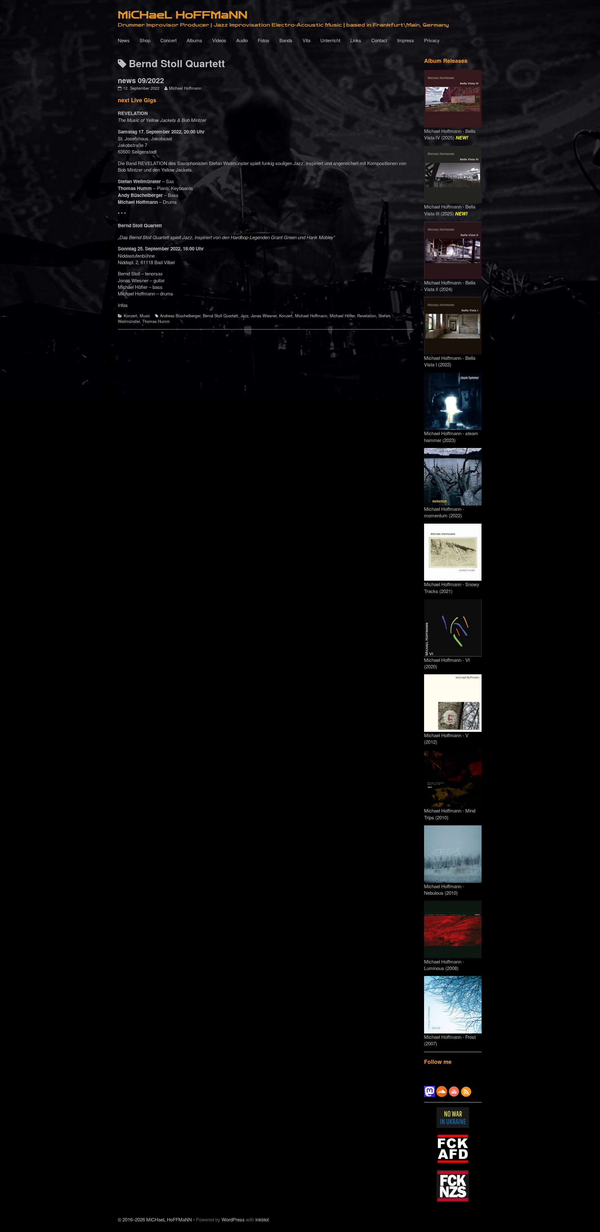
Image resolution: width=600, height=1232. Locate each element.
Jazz (244, 316)
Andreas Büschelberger (180, 316)
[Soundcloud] (441, 1091)
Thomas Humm (156, 321)
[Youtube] (453, 1091)
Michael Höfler (342, 316)
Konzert (130, 316)
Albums (194, 40)
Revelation (366, 316)
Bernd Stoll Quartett (220, 316)
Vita (306, 40)
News (124, 40)
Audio (242, 40)
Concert (168, 40)
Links (355, 40)
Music (145, 316)
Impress (405, 40)
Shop (145, 40)
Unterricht (330, 40)
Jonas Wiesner (264, 316)
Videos (219, 40)
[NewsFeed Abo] (466, 1091)
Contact (379, 40)
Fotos (263, 40)
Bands (285, 40)
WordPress (233, 1219)
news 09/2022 (141, 80)
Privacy (432, 40)
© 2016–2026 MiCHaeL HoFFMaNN (155, 1219)
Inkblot (262, 1219)
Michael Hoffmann (185, 88)
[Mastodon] (429, 1091)
